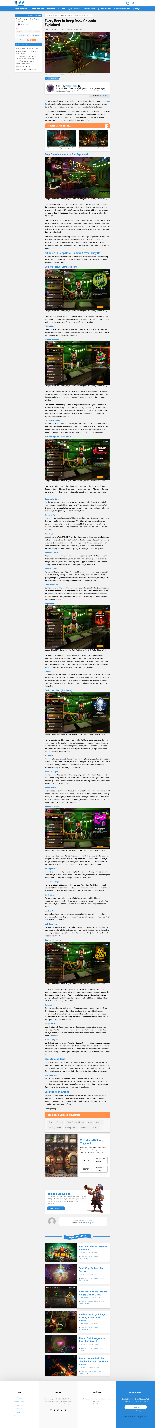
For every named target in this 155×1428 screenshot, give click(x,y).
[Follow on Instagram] (58, 1410)
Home (48, 15)
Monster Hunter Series (123, 9)
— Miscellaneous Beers (23, 64)
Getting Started (71, 1128)
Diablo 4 (62, 9)
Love (20, 31)
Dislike (38, 31)
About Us (19, 1398)
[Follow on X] (51, 1410)
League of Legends (105, 9)
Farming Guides (55, 1128)
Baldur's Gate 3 (22, 9)
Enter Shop (87, 1160)
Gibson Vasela (24, 24)
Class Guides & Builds (75, 1122)
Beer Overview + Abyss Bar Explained (28, 48)
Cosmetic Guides (95, 1122)
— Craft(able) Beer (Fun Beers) (25, 61)
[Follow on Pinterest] (65, 1410)
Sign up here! (90, 1223)
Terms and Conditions (19, 1416)
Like (29, 31)
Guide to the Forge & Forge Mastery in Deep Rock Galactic (92, 1317)
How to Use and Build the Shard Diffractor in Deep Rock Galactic (93, 1361)
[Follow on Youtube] (61, 1410)
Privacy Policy (19, 1412)
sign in (82, 1220)
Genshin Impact (90, 9)
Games (55, 15)
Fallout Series (75, 9)
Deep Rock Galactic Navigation (26, 69)
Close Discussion (55, 1208)
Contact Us (19, 1405)
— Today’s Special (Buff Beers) (25, 59)
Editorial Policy (19, 1409)
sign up (69, 1401)
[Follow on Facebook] (54, 1410)
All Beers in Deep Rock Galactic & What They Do (26, 52)
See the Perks (135, 1407)
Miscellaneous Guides (81, 15)
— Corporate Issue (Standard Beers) (26, 56)
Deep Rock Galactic (38, 9)
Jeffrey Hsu (84, 1252)
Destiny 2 (52, 9)
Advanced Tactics (56, 1122)
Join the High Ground (23, 66)
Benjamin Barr (103, 96)
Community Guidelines (19, 1401)
